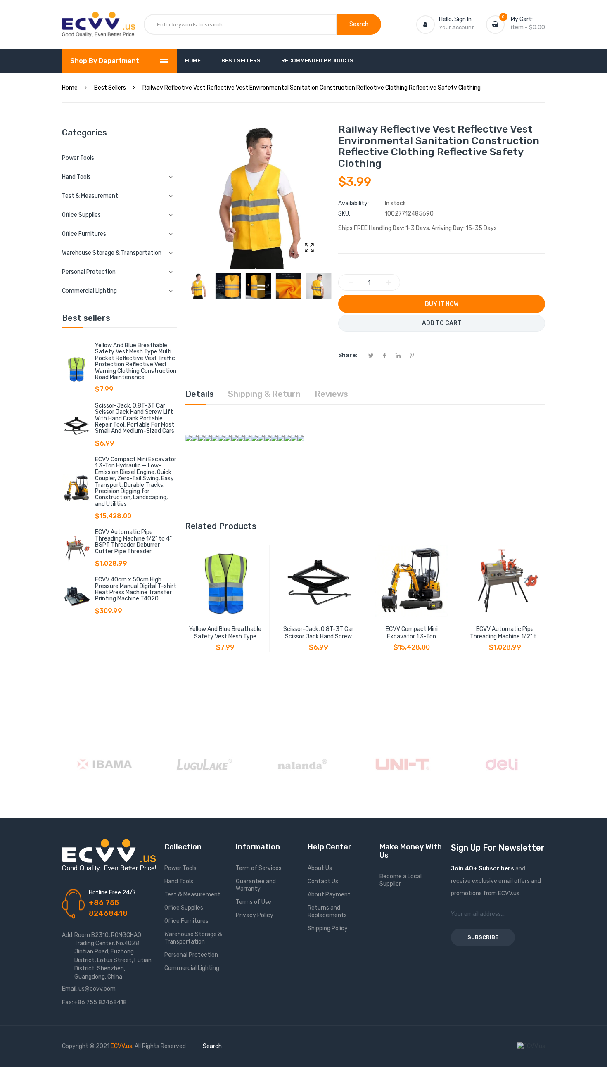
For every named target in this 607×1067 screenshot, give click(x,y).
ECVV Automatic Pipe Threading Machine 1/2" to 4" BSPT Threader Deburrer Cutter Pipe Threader (133, 542)
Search (212, 1046)
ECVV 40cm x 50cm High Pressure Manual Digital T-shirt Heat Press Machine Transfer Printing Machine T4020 (135, 589)
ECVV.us (121, 1046)
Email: (70, 988)
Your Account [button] (456, 27)
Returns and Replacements (327, 911)
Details (199, 394)
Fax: (67, 1002)
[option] (198, 286)
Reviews (331, 394)
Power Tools (78, 157)
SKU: (344, 213)
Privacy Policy (254, 915)
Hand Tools (178, 881)
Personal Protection (191, 954)
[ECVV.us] (98, 20)
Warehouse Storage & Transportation (193, 938)
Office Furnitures (186, 921)
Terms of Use (253, 902)
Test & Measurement (192, 894)
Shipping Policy (328, 928)
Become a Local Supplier (400, 880)
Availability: (353, 203)
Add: (68, 935)
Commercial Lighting (191, 968)
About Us (320, 868)
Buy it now (441, 304)
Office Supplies (183, 907)
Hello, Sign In (455, 19)
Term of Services (259, 868)
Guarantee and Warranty (256, 885)
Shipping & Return (264, 394)
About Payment (329, 894)
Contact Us (323, 881)
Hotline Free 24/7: (113, 892)
